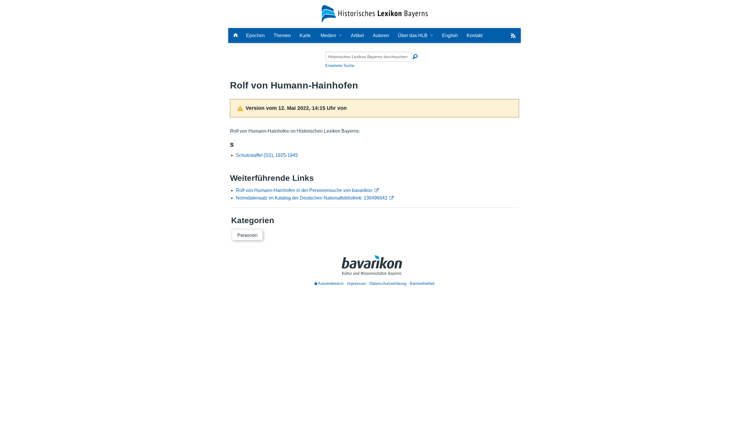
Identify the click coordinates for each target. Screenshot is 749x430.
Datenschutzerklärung (388, 283)
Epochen (255, 35)
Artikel (357, 35)
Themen (282, 35)
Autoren (381, 35)
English (450, 35)
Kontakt (474, 35)
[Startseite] (374, 13)
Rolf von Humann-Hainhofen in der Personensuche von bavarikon (304, 190)
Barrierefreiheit (422, 283)
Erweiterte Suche (339, 65)
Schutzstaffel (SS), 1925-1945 (267, 155)
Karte (305, 35)
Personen (247, 235)
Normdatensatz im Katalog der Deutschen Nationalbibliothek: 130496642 (311, 197)
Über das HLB (412, 35)
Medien (328, 35)
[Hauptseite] (235, 35)
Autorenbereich (330, 283)
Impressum (356, 283)
